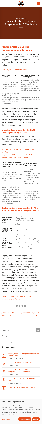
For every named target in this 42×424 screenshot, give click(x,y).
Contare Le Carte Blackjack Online (21, 387)
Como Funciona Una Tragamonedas (16, 296)
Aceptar (35, 419)
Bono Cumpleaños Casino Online (15, 157)
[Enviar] (38, 330)
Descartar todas (25, 419)
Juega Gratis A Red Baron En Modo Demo (22, 380)
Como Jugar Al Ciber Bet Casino (14, 70)
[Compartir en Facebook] (20, 306)
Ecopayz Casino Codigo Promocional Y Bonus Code (23, 355)
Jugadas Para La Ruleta (11, 299)
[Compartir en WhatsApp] (17, 306)
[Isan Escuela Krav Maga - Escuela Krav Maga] (21, 3)
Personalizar (6, 419)
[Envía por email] (25, 306)
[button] (38, 4)
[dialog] (21, 411)
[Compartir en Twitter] (22, 306)
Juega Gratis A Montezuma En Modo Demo (19, 155)
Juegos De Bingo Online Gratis (20, 363)
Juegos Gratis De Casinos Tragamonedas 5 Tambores (19, 371)
